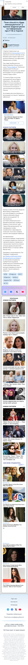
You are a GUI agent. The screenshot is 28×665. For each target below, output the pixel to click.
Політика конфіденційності (14, 617)
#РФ (5, 274)
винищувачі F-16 (17, 53)
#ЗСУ (20, 274)
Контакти (14, 602)
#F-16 (6, 283)
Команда (14, 605)
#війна (15, 277)
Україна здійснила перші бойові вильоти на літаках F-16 (12, 258)
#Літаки (16, 280)
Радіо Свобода (12, 67)
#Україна (12, 274)
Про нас (14, 599)
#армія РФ (7, 280)
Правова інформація (14, 614)
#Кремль (7, 277)
